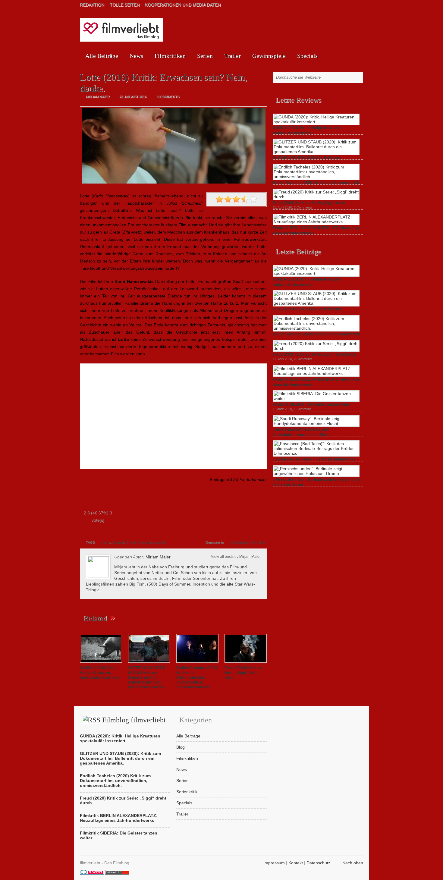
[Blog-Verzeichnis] (92, 873)
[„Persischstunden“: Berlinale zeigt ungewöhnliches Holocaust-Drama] (316, 473)
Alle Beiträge (101, 55)
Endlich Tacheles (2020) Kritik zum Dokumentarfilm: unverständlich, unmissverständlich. (196, 677)
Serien (205, 55)
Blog (180, 747)
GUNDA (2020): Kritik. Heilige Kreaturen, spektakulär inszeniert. (99, 673)
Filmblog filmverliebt (134, 720)
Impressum (274, 862)
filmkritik (131, 542)
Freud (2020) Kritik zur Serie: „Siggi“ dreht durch (244, 673)
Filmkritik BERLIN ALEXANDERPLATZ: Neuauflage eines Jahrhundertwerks (119, 818)
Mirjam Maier (250, 556)
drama (105, 542)
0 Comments (168, 97)
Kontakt (295, 862)
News (136, 55)
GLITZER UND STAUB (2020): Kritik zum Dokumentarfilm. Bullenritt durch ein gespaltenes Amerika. (147, 677)
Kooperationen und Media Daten (183, 4)
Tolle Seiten (125, 4)
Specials (307, 55)
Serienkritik (186, 791)
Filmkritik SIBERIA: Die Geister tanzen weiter (311, 404)
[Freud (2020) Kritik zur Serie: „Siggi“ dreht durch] (246, 663)
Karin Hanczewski (152, 542)
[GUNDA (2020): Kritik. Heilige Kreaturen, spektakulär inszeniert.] (101, 663)
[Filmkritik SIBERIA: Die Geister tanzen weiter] (316, 398)
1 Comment (302, 409)
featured (118, 542)
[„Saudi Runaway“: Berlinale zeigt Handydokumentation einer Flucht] (316, 423)
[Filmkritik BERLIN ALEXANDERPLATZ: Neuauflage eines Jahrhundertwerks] (316, 221)
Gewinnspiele (269, 55)
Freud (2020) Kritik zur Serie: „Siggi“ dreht (309, 203)
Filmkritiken (170, 55)
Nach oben (352, 862)
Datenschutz (318, 862)
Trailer (232, 55)
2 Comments (303, 207)
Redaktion (92, 4)
